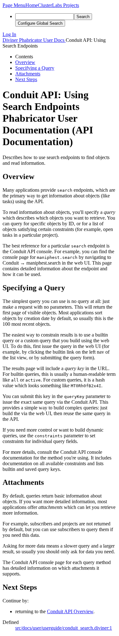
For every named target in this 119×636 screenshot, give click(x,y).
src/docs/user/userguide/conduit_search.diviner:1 (63, 628)
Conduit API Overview (70, 611)
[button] (14, 5)
